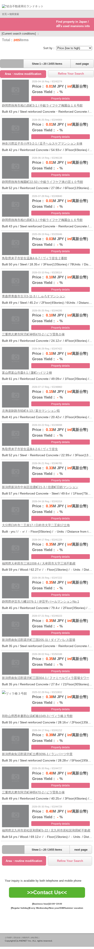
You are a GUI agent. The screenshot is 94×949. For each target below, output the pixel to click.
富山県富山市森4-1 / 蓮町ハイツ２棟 (27, 372)
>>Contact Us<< (47, 892)
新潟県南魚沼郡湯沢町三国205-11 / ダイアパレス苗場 (38, 640)
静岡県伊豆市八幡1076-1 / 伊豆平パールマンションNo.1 (40, 601)
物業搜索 (14, 14)
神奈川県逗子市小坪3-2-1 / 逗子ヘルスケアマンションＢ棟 (42, 143)
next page (82, 63)
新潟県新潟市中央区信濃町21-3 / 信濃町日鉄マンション (40, 487)
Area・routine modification (23, 73)
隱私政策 (17, 938)
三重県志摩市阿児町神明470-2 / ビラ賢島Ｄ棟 (33, 334)
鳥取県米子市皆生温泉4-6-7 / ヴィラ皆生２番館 (34, 258)
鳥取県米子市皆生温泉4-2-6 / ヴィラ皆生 (30, 449)
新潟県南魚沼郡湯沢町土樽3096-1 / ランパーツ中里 (37, 754)
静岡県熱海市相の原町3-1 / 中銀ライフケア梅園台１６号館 (42, 105)
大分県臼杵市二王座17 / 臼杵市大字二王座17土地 (36, 525)
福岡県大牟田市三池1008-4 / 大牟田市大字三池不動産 (39, 563)
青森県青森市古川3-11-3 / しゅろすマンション (33, 296)
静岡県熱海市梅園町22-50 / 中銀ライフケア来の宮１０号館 (42, 182)
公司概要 (8, 938)
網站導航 (34, 938)
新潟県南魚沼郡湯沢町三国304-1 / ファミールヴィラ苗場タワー (45, 678)
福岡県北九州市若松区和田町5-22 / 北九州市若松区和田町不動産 (46, 830)
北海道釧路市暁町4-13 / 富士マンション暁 (31, 410)
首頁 (4, 14)
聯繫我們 (25, 938)
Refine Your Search (71, 73)
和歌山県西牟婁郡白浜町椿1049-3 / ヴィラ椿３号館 (37, 716)
